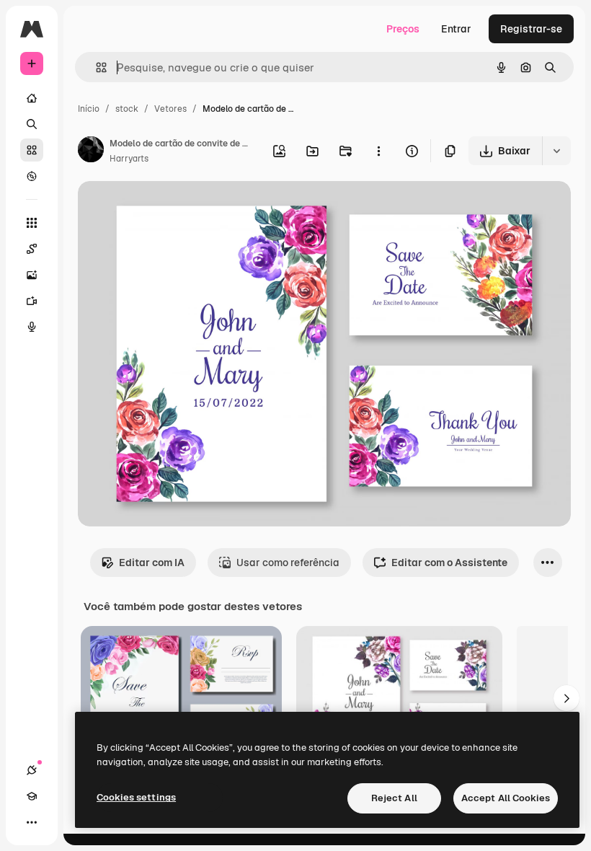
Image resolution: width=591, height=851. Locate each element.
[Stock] (31, 150)
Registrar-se (531, 28)
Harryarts (129, 158)
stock (126, 109)
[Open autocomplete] (95, 67)
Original (170, 209)
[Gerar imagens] (31, 274)
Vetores (170, 109)
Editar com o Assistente (449, 562)
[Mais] (31, 822)
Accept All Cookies (505, 798)
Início (88, 109)
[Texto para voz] (31, 326)
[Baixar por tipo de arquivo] (556, 150)
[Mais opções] (378, 150)
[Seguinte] (566, 698)
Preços (402, 28)
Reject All (394, 798)
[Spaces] (31, 248)
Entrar (456, 28)
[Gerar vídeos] (31, 300)
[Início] (31, 98)
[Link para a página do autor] (91, 151)
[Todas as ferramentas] (31, 222)
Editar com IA (152, 562)
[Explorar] (31, 176)
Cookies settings (136, 797)
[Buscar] (31, 124)
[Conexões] (31, 770)
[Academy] (31, 796)
